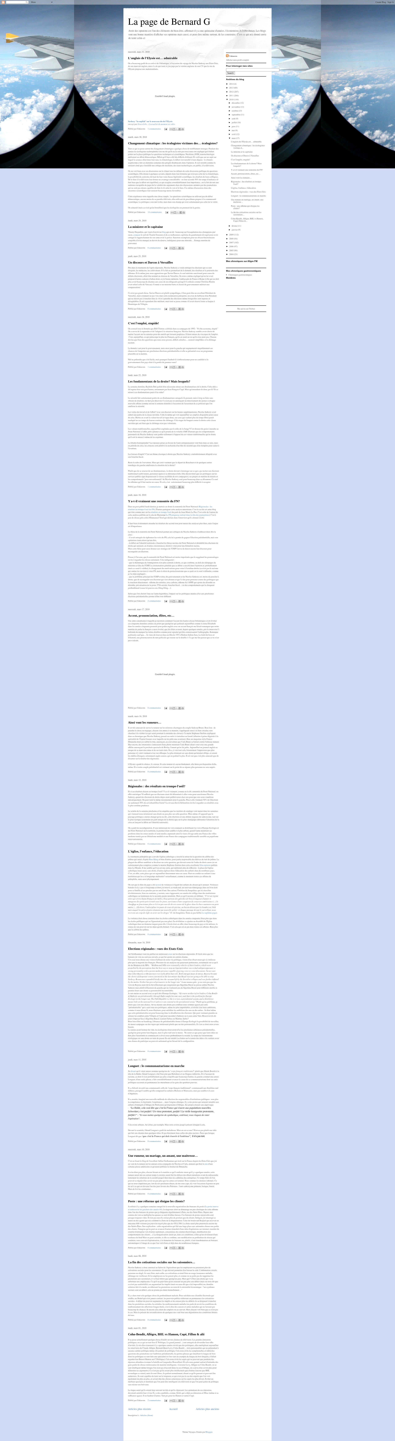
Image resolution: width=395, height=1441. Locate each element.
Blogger (209, 1432)
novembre (236, 106)
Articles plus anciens (207, 1409)
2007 (231, 242)
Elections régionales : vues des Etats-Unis (155, 948)
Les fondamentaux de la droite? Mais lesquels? (159, 381)
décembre (236, 102)
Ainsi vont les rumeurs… (144, 722)
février (235, 225)
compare (136, 234)
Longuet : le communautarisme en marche (156, 1066)
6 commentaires (154, 843)
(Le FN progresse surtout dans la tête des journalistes (186, 514)
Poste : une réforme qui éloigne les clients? (156, 1201)
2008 (231, 238)
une (206, 1163)
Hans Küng (153, 859)
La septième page (209, 912)
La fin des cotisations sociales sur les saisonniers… (161, 1262)
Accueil (173, 1409)
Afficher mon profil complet (237, 59)
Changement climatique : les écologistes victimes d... (248, 146)
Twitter (252, 308)
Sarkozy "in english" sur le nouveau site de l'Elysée (150, 121)
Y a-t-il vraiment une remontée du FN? (154, 501)
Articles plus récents (139, 1409)
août (234, 118)
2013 (231, 87)
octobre (235, 110)
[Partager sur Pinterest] (182, 129)
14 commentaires (155, 212)
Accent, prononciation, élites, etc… (151, 615)
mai (233, 130)
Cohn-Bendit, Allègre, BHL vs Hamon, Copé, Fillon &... (247, 219)
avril (234, 134)
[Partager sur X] (176, 129)
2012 (231, 91)
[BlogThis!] (173, 129)
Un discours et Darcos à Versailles (150, 262)
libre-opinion (205, 865)
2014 (231, 83)
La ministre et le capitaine (145, 226)
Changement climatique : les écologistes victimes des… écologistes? (173, 143)
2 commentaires (154, 600)
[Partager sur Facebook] (179, 129)
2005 (231, 250)
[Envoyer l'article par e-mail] (165, 128)
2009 (231, 234)
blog (164, 232)
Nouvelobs (142, 124)
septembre (236, 114)
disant (133, 1071)
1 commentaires (154, 128)
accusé (158, 884)
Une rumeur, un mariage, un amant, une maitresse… (163, 1155)
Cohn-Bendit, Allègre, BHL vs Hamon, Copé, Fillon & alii (166, 1334)
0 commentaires (154, 247)
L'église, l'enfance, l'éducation (148, 851)
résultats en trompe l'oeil (161, 512)
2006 (231, 246)
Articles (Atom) (146, 1415)
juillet (234, 122)
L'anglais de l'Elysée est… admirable (152, 58)
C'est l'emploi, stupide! (143, 323)
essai (170, 954)
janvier (235, 229)
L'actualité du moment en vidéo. (162, 124)
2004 (231, 254)
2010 (231, 99)
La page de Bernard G (169, 21)
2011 (231, 95)
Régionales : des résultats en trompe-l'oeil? (156, 786)
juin (234, 126)
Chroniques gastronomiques (240, 274)
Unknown (233, 55)
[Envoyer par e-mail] (171, 129)
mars (234, 138)
